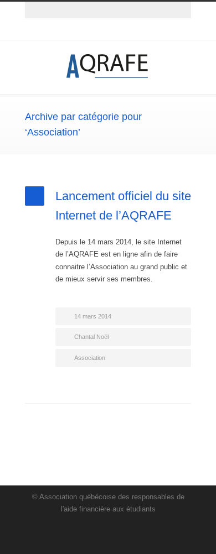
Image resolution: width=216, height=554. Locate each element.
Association (89, 357)
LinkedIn (97, 29)
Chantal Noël (91, 336)
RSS (119, 29)
